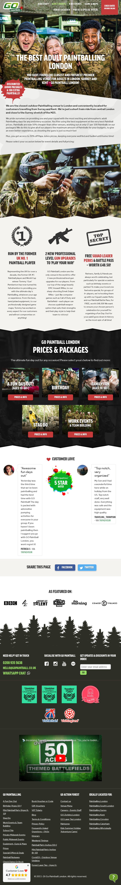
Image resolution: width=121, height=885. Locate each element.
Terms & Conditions (41, 819)
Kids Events (75, 4)
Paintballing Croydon (99, 819)
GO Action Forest (69, 795)
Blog (34, 814)
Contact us (65, 801)
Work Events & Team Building (12, 824)
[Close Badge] (28, 865)
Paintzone (65, 823)
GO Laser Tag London (70, 819)
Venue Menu (66, 805)
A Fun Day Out (10, 801)
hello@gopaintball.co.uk (19, 668)
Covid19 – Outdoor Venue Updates (44, 859)
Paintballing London (98, 801)
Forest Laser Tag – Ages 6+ (44, 865)
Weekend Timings (40, 840)
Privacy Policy (38, 823)
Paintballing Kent (97, 814)
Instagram (55, 664)
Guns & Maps (91, 4)
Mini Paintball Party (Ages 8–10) (16, 812)
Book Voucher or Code (42, 801)
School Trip (8, 830)
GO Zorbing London (70, 814)
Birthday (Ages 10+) (12, 805)
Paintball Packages (11, 857)
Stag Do (7, 818)
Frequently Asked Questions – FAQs (40, 830)
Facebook (67, 567)
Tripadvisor (73, 664)
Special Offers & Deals (13, 852)
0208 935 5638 (12, 663)
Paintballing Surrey (98, 810)
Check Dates (109, 7)
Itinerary (36, 836)
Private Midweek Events (14, 834)
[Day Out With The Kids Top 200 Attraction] (90, 703)
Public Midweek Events (13, 839)
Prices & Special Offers (85, 10)
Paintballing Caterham (99, 823)
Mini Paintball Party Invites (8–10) (44, 851)
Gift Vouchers (38, 805)
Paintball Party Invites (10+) (44, 845)
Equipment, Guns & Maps (15, 843)
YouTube (64, 664)
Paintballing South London (101, 805)
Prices (6, 848)
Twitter (89, 567)
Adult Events (59, 4)
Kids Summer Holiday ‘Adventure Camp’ (70, 830)
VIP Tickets (37, 810)
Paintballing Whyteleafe (100, 828)
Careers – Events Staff (70, 810)
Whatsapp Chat (14, 673)
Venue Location (62, 10)
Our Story (43, 4)
